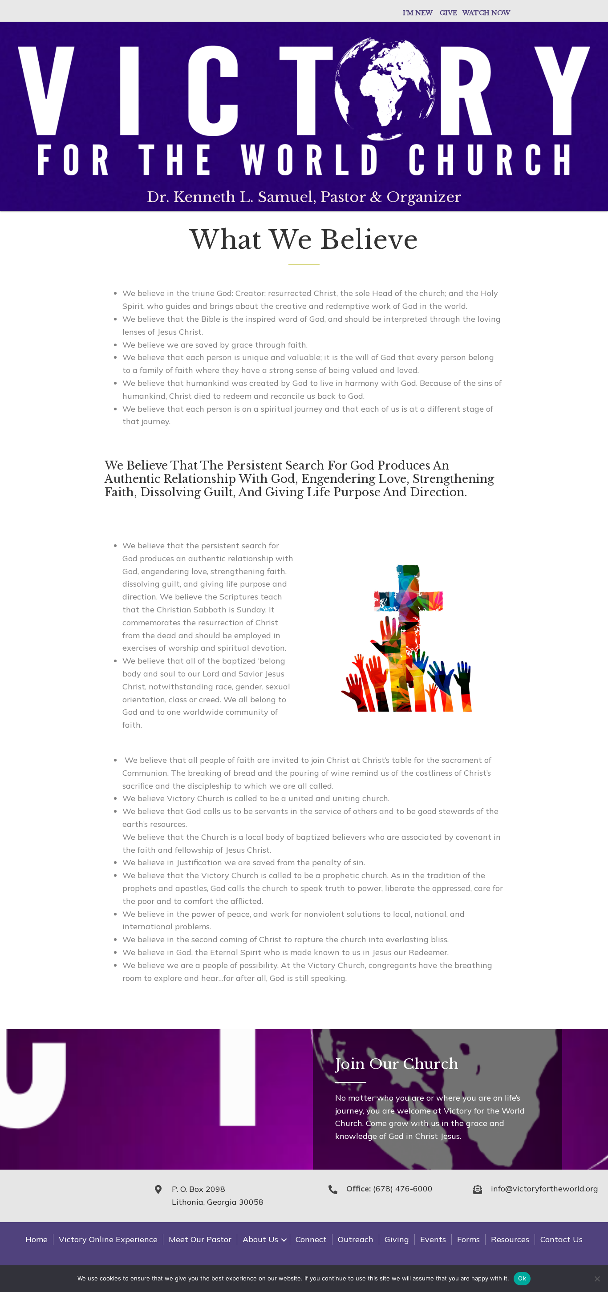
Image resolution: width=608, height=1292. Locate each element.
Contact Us (561, 1239)
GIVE (451, 13)
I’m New (418, 13)
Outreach (355, 1239)
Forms (468, 1239)
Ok (522, 1278)
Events (433, 1239)
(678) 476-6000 (403, 1188)
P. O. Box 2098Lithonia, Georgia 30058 (217, 1195)
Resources (510, 1239)
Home (36, 1239)
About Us (260, 1239)
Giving (397, 1239)
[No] (596, 1278)
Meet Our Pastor (200, 1239)
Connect (311, 1239)
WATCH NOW (486, 13)
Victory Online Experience (108, 1239)
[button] (284, 1239)
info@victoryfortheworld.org (544, 1188)
